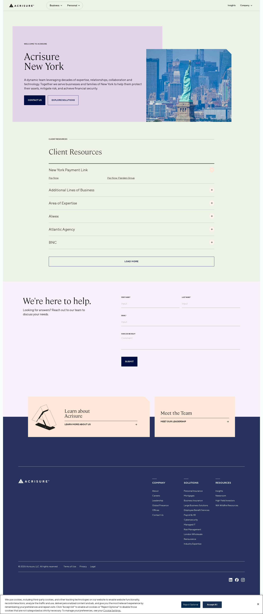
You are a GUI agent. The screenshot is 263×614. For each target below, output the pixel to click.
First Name (125, 297)
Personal (72, 5)
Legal (92, 566)
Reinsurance (190, 539)
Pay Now (54, 178)
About (155, 491)
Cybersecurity (191, 519)
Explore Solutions (63, 100)
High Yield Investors (225, 500)
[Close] (258, 604)
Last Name (186, 297)
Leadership (157, 500)
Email (123, 315)
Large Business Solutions (196, 505)
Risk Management (192, 529)
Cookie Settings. (112, 610)
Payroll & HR (190, 515)
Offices (155, 510)
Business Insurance (193, 500)
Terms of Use (69, 566)
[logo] (21, 5)
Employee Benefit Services (196, 510)
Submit (129, 361)
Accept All (212, 604)
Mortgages (189, 495)
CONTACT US (35, 100)
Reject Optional (190, 604)
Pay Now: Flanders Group (121, 178)
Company (244, 5)
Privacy (83, 566)
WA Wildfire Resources (227, 505)
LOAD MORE (131, 261)
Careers (156, 495)
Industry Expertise (192, 544)
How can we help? (128, 334)
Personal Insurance (193, 491)
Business (54, 5)
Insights (232, 5)
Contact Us (157, 515)
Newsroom (221, 495)
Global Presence (160, 505)
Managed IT (189, 524)
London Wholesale (193, 534)
